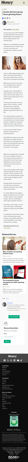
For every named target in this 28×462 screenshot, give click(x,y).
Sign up (7, 341)
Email (5, 333)
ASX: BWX (15, 29)
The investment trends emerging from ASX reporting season (13, 282)
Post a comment (14, 316)
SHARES (4, 9)
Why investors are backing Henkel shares (12, 253)
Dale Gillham (7, 286)
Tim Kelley (11, 22)
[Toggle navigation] (24, 3)
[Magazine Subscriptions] (14, 421)
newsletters (7, 228)
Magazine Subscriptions (14, 414)
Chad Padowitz (7, 256)
